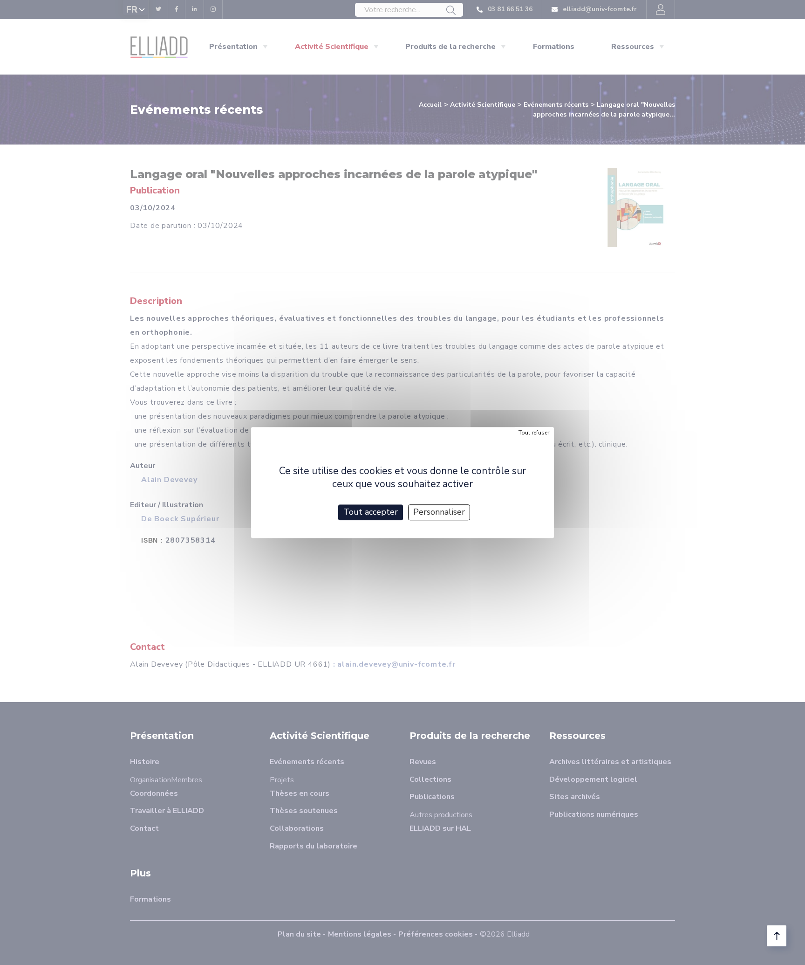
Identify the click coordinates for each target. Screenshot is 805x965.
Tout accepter (370, 511)
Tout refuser (533, 432)
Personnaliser (439, 511)
